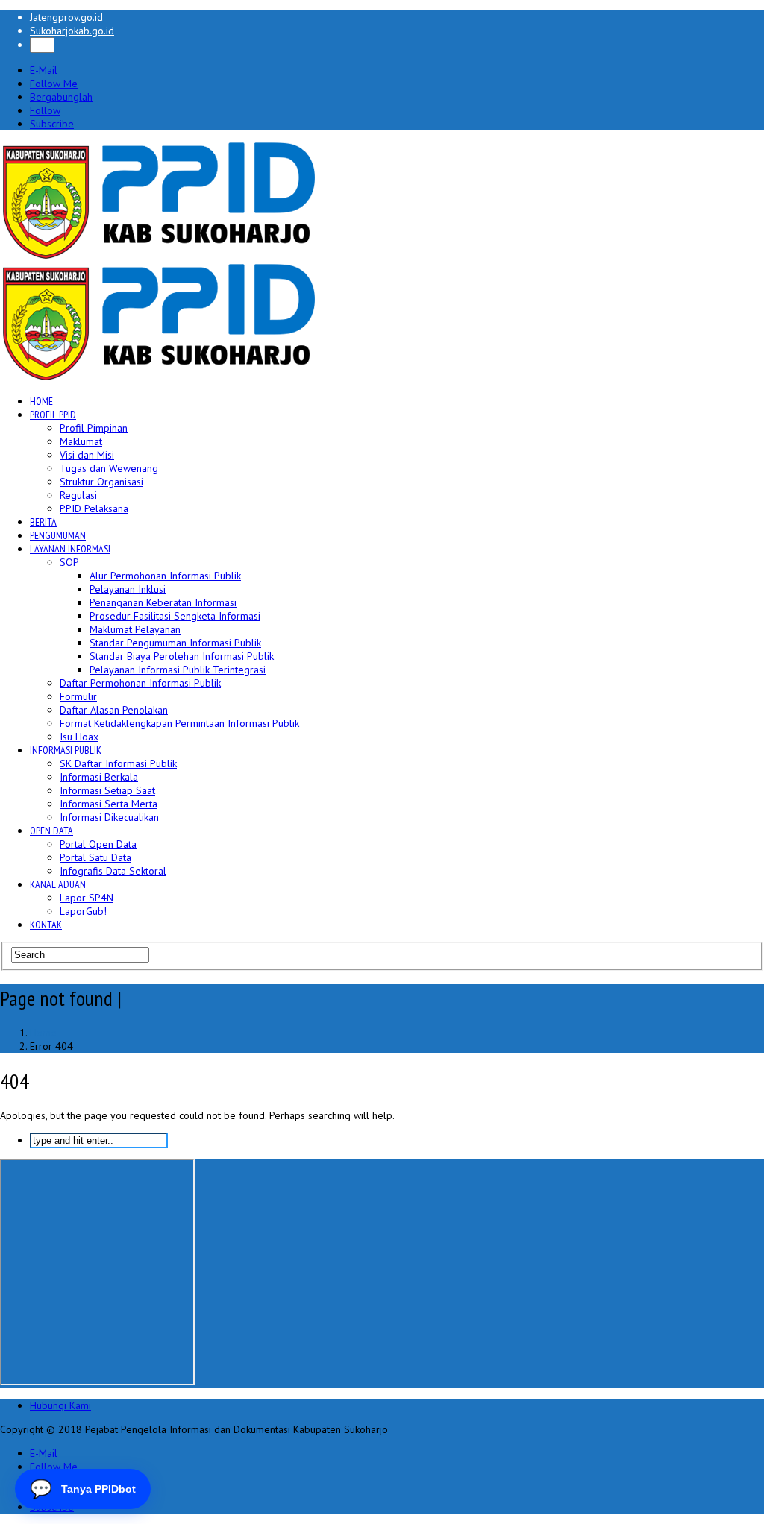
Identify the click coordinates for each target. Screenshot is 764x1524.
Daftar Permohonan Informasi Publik (140, 683)
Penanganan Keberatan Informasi (163, 602)
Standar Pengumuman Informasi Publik (175, 642)
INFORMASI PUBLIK (65, 750)
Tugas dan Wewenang (109, 468)
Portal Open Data (98, 844)
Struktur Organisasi (101, 481)
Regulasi (78, 495)
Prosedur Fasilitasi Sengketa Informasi (175, 616)
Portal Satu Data (95, 857)
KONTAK (46, 924)
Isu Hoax (79, 736)
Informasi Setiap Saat (107, 790)
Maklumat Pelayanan (135, 629)
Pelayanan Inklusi (128, 589)
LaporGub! (83, 911)
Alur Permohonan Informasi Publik (165, 575)
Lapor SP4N (86, 897)
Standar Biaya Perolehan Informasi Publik (182, 656)
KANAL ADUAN (58, 884)
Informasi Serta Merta (108, 803)
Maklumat (81, 441)
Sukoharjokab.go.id (72, 30)
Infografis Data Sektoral (113, 871)
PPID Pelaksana (94, 508)
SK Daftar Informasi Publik (118, 763)
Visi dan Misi (87, 455)
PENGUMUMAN (58, 535)
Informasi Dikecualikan (109, 817)
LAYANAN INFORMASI (70, 548)
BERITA (43, 522)
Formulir (78, 696)
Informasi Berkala (99, 777)
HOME (41, 401)
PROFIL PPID (53, 414)
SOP (69, 562)
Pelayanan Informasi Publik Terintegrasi (178, 669)
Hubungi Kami (60, 1405)
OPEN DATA (51, 830)
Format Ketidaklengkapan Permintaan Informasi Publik (179, 723)
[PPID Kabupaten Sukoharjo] (159, 255)
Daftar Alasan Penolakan (114, 710)
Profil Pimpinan (94, 428)
